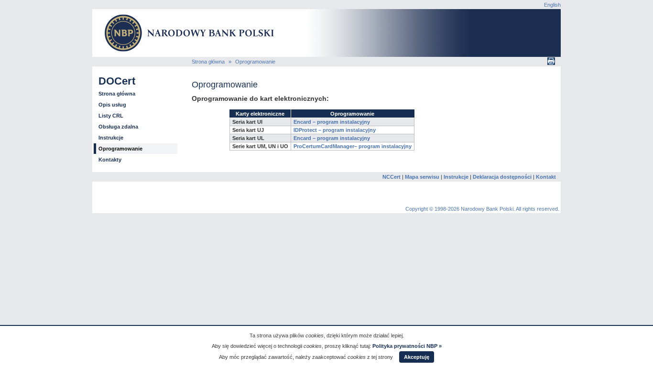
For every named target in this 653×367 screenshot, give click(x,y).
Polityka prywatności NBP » (407, 346)
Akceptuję (416, 357)
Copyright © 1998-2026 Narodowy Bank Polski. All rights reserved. (482, 209)
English (552, 5)
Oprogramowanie (255, 62)
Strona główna (208, 62)
